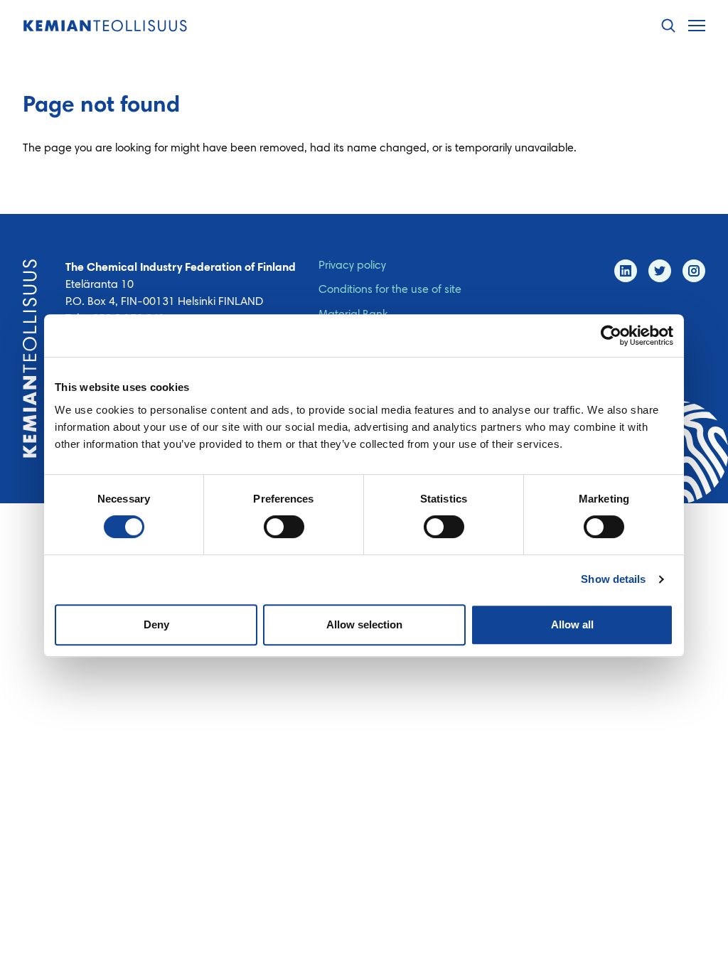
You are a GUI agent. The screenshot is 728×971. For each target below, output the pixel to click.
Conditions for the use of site (389, 290)
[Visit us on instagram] (693, 270)
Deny (156, 624)
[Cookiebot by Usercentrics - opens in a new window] (611, 335)
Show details (613, 579)
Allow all (572, 624)
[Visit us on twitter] (659, 270)
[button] (668, 26)
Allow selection (364, 624)
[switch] (284, 526)
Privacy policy (352, 266)
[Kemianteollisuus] (105, 26)
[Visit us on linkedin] (625, 270)
